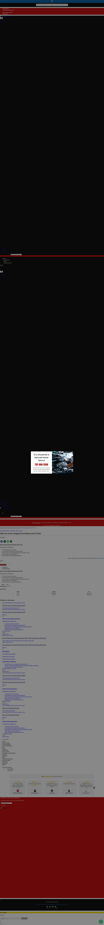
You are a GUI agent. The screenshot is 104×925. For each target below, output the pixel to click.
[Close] (71, 453)
